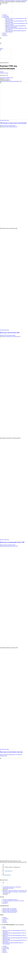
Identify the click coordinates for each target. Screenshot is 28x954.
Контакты (5, 903)
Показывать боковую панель (6, 77)
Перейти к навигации (5, 0)
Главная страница (4, 73)
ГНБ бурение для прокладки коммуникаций (13, 123)
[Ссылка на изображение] (10, 758)
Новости (5, 921)
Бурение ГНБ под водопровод (10, 909)
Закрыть (2, 71)
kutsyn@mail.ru (3, 46)
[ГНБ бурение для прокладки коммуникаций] (11, 81)
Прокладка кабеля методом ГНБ (9, 332)
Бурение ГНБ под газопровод (9, 908)
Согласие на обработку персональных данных (13, 900)
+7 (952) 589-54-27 (2, 60)
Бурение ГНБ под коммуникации (15, 26)
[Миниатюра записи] (5, 885)
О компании (5, 902)
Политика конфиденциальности (10, 899)
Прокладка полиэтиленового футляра (11, 752)
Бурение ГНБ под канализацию (10, 911)
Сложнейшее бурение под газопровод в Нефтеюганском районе (12, 887)
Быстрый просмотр (4, 120)
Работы (4, 919)
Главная (4, 917)
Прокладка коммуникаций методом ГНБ (12, 542)
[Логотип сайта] (6, 12)
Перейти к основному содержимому (18, 0)
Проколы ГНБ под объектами (9, 912)
